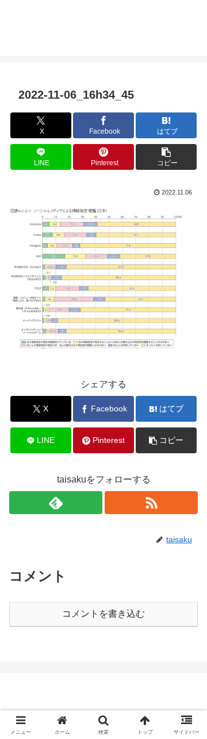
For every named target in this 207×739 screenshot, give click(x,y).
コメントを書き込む (103, 614)
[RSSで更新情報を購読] (151, 502)
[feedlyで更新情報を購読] (55, 502)
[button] (166, 157)
